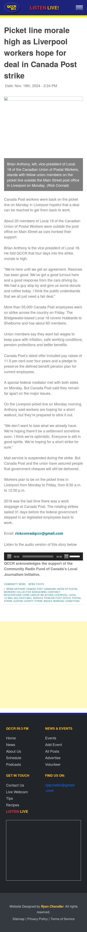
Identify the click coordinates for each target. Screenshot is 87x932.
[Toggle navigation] (79, 7)
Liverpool (61, 595)
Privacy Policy (37, 918)
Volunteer (52, 764)
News (10, 744)
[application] (43, 556)
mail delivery (17, 598)
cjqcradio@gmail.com (59, 787)
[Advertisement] (43, 664)
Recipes (12, 804)
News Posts (36, 584)
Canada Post (34, 589)
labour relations (41, 595)
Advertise (52, 757)
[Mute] (66, 556)
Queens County (23, 601)
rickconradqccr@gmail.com (39, 533)
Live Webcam (17, 791)
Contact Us (15, 785)
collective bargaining (32, 592)
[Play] (9, 556)
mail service (35, 598)
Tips (9, 798)
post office (63, 598)
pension (49, 598)
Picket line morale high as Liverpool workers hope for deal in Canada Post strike (40, 52)
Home (11, 737)
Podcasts (13, 764)
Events (50, 737)
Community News (15, 584)
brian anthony (16, 589)
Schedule (13, 757)
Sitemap (18, 918)
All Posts (52, 751)
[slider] (75, 556)
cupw (25, 595)
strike (38, 601)
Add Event (53, 744)
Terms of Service (63, 918)
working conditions (66, 601)
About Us (13, 751)
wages (48, 601)
